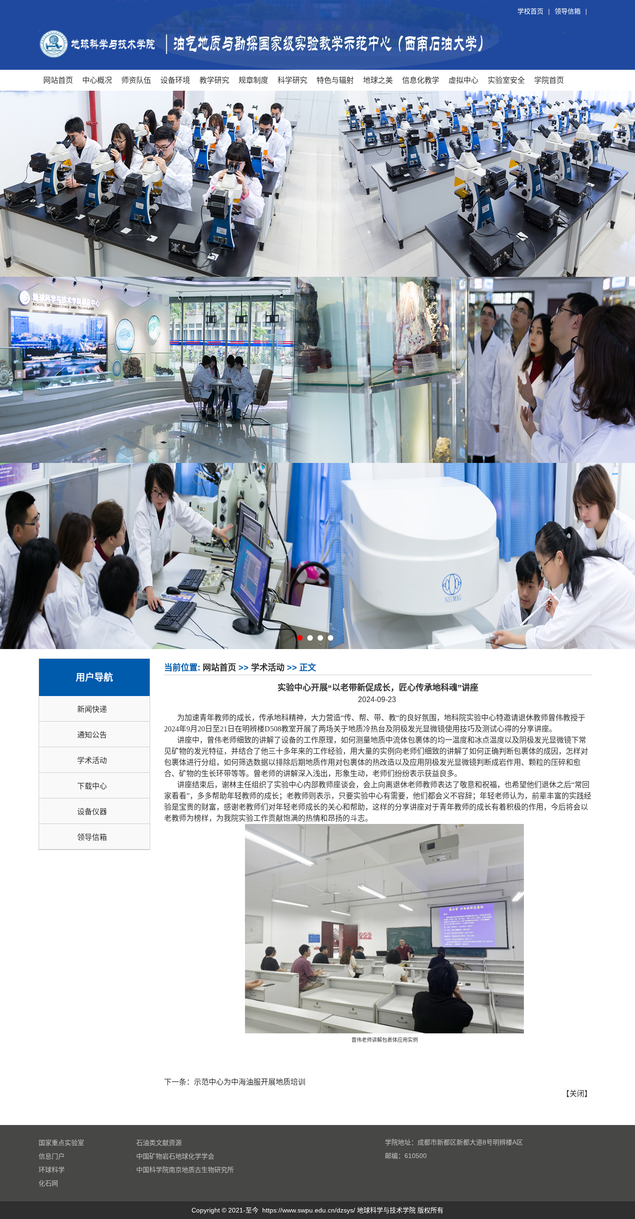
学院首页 (549, 80)
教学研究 (214, 80)
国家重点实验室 (61, 1142)
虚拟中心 (463, 80)
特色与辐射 (335, 80)
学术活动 (92, 760)
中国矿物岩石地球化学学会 (175, 1156)
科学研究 (292, 80)
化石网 (48, 1183)
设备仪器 (92, 812)
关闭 (576, 1094)
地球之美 (378, 80)
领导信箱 (568, 11)
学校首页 (530, 11)
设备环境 (175, 80)
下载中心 (92, 786)
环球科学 (52, 1169)
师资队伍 (136, 80)
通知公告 (92, 735)
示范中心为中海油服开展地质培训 (249, 1082)
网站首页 (58, 80)
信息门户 (52, 1156)
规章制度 (253, 80)
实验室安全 (506, 80)
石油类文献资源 (159, 1142)
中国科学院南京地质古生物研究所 (185, 1169)
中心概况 (97, 80)
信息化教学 (420, 80)
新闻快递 (92, 709)
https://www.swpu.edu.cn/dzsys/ (308, 1210)
